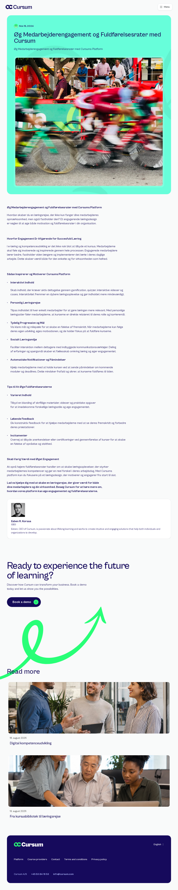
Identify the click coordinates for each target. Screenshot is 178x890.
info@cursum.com (63, 874)
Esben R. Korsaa (21, 521)
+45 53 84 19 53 (40, 874)
